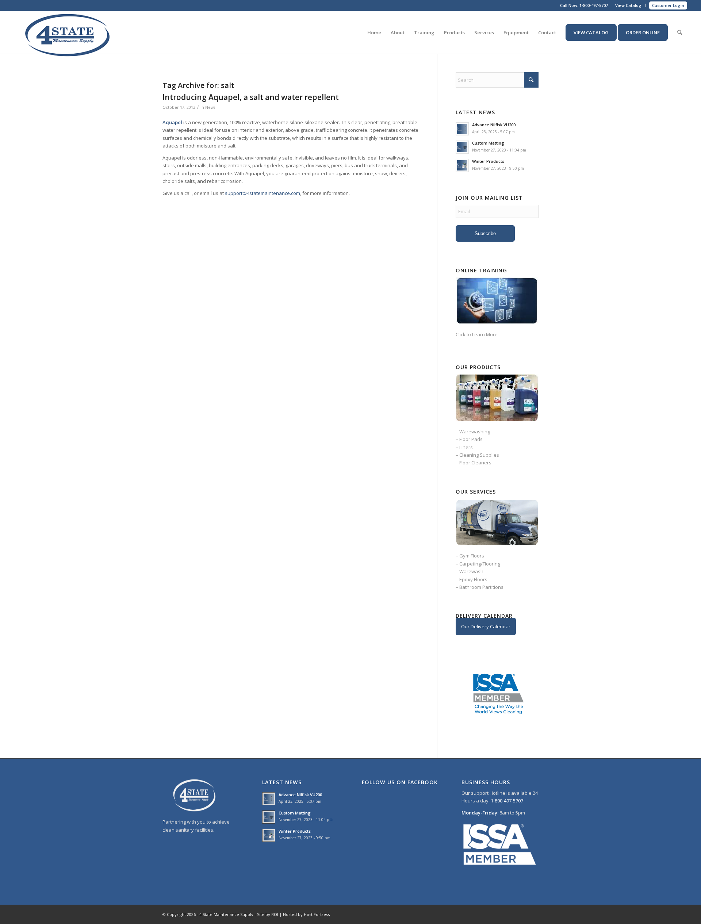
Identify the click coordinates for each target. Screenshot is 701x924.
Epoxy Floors (473, 579)
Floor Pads (471, 439)
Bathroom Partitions (481, 587)
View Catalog (628, 5)
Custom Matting (488, 143)
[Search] (680, 32)
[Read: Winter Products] (462, 165)
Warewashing (474, 431)
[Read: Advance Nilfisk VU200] (462, 128)
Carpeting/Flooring (479, 563)
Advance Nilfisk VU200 (494, 124)
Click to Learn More (477, 334)
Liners (466, 447)
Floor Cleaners (475, 462)
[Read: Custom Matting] (462, 147)
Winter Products (488, 161)
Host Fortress (317, 914)
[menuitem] (629, 5)
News (210, 107)
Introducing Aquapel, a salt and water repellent (250, 97)
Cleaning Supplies (479, 455)
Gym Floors (471, 555)
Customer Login (668, 5)
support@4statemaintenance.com (262, 193)
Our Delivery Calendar (485, 626)
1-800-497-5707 (593, 5)
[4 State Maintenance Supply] (68, 32)
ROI (274, 914)
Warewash (471, 571)
